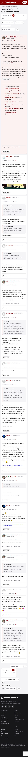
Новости (3, 713)
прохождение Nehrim (8, 63)
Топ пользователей (6, 735)
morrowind (9, 245)
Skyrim (16, 717)
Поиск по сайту (19, 735)
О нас (16, 729)
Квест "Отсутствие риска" (12, 108)
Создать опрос (6, 26)
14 (15, 593)
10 (16, 480)
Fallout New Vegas (19, 719)
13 (16, 560)
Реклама (17, 733)
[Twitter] (12, 706)
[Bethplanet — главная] (11, 2)
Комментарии (4, 733)
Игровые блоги (5, 723)
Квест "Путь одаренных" (12, 93)
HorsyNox (9, 156)
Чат (2, 731)
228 (23, 15)
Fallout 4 (17, 715)
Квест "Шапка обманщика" (12, 88)
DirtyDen (8, 380)
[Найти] (20, 2)
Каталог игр (18, 713)
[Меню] (2, 2)
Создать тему (19, 22)
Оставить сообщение (7, 22)
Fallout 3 (17, 721)
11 (16, 509)
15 (15, 624)
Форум (3, 729)
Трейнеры (3, 721)
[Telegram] (6, 706)
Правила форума (5, 738)
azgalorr (8, 589)
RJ (7, 36)
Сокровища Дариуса (10, 101)
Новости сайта (19, 731)
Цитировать (6, 151)
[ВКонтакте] (2, 706)
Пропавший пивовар (10, 112)
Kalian (8, 197)
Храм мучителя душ (10, 97)
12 (16, 539)
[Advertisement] (14, 130)
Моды (2, 715)
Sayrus (8, 435)
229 (3, 18)
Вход (24, 2)
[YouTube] (9, 706)
